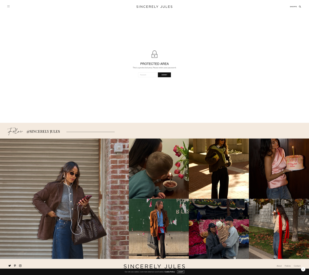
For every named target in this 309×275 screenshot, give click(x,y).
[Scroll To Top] (303, 269)
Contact (297, 266)
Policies (288, 266)
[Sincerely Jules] (154, 6)
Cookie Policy (170, 272)
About (279, 266)
